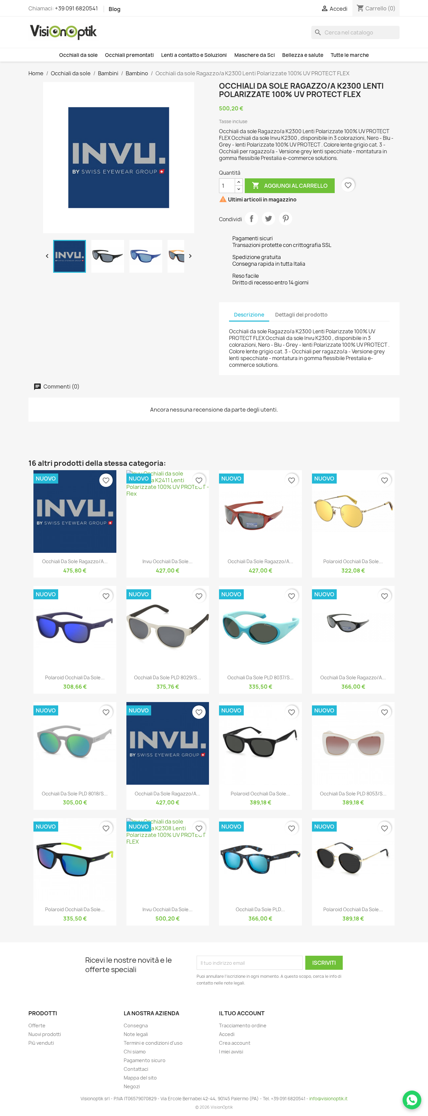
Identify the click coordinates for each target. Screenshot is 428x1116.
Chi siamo (135, 1051)
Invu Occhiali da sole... (167, 561)
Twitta (268, 218)
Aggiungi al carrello (290, 185)
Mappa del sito (140, 1078)
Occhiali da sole (78, 55)
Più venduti (41, 1043)
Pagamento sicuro (145, 1060)
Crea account (234, 1043)
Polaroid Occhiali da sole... (353, 561)
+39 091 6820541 (76, 8)
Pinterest (285, 218)
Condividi (251, 218)
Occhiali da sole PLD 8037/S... (260, 677)
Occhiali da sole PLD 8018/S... (75, 793)
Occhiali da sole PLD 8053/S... (353, 793)
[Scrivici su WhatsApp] (412, 1100)
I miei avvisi (231, 1051)
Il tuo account (241, 1013)
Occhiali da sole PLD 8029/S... (167, 677)
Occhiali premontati (129, 55)
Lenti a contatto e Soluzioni (194, 55)
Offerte (36, 1025)
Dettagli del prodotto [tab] (301, 314)
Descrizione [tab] (249, 314)
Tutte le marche (350, 55)
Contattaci (136, 1069)
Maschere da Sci (254, 55)
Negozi (132, 1086)
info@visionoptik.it (328, 1099)
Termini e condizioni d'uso (153, 1043)
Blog (114, 9)
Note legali (136, 1034)
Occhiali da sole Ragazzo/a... (75, 561)
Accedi (226, 1034)
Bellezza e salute (302, 55)
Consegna (136, 1025)
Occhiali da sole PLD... (260, 909)
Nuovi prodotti (44, 1034)
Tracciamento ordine (242, 1025)
